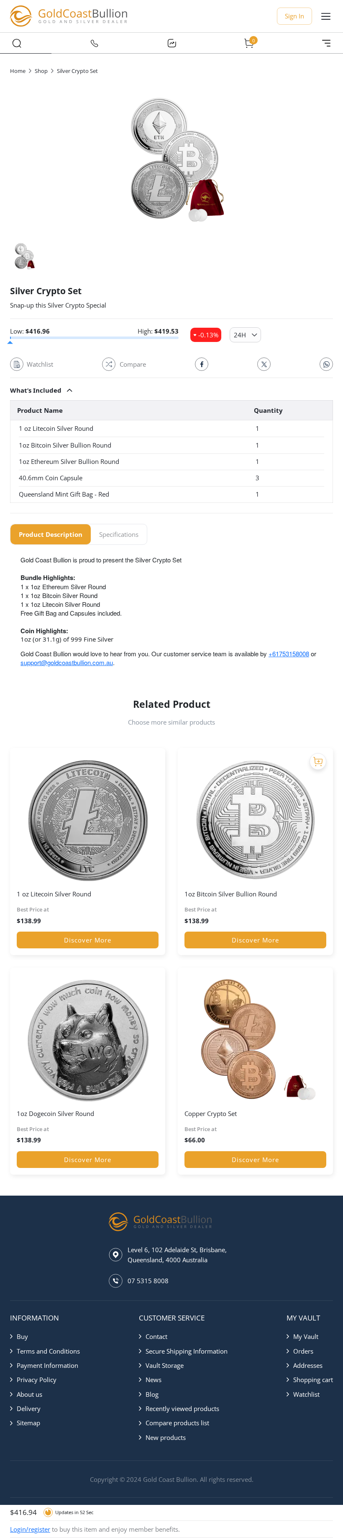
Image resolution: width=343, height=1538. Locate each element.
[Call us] (94, 43)
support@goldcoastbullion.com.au (66, 662)
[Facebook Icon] (201, 364)
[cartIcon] (249, 43)
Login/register (30, 1529)
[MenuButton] (326, 43)
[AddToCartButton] (318, 761)
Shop (41, 71)
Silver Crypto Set (77, 71)
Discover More (87, 940)
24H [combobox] (240, 335)
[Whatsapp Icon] (326, 364)
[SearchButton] (16, 43)
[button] (171, 390)
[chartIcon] (171, 43)
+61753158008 (289, 653)
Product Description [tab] (50, 534)
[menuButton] (326, 16)
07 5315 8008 (148, 1280)
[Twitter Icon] (264, 364)
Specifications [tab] (118, 534)
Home (18, 71)
